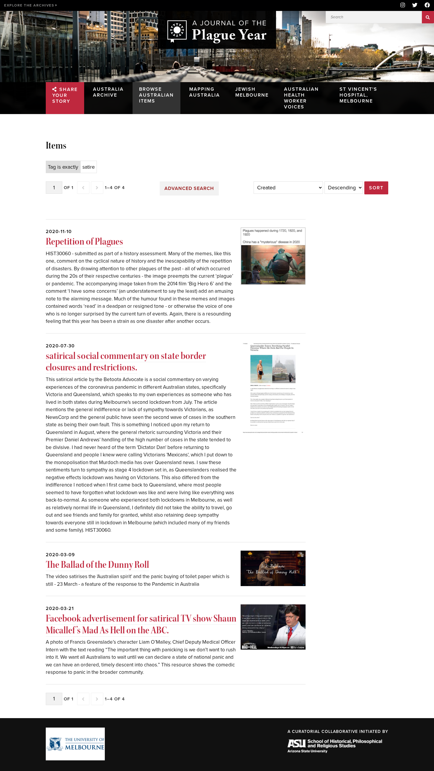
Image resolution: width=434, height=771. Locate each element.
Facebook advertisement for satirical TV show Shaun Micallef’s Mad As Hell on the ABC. (141, 624)
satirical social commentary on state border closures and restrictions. (126, 362)
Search (428, 17)
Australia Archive (108, 92)
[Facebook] (425, 5)
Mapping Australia (204, 92)
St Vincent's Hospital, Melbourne (358, 95)
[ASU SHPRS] (335, 751)
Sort (376, 188)
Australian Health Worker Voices (301, 98)
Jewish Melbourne (252, 92)
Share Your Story (65, 95)
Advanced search (189, 188)
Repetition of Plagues (84, 241)
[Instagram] (403, 5)
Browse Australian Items (156, 95)
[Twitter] (415, 5)
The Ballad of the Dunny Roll (97, 565)
